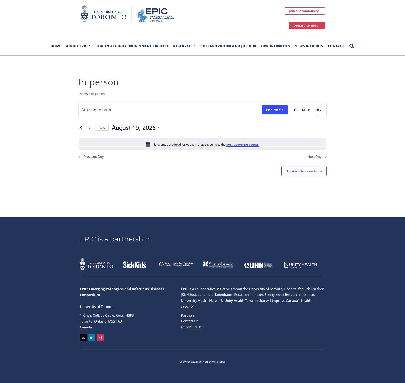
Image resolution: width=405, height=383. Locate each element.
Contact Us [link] (189, 321)
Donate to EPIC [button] (306, 25)
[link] (127, 13)
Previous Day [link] (94, 156)
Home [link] (56, 46)
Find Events (274, 110)
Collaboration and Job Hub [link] (228, 46)
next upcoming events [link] (242, 144)
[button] (83, 337)
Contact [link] (336, 46)
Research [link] (182, 46)
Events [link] (83, 94)
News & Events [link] (308, 46)
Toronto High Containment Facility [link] (132, 46)
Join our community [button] (304, 11)
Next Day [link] (314, 156)
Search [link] (351, 44)
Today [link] (101, 127)
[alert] (202, 144)
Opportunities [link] (275, 46)
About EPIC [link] (76, 46)
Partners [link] (188, 315)
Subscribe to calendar (301, 171)
